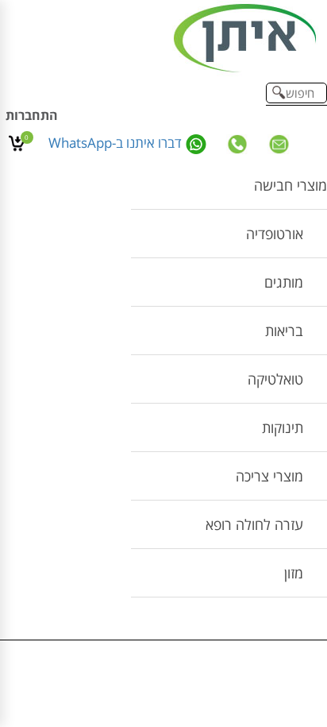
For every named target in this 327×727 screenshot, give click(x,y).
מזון (293, 572)
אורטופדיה (274, 233)
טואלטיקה (275, 379)
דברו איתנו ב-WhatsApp (116, 142)
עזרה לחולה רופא (254, 524)
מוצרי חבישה (290, 185)
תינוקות (282, 427)
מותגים (283, 282)
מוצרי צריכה (269, 475)
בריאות (284, 330)
